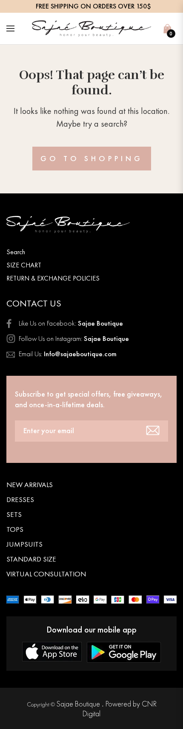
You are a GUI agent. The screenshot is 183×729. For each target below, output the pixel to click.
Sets (14, 514)
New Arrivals (29, 484)
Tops (14, 529)
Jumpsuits (24, 544)
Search (15, 251)
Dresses (20, 499)
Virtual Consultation (46, 574)
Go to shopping (91, 158)
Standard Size (31, 559)
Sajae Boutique (79, 704)
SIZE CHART (23, 265)
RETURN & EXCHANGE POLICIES (53, 278)
